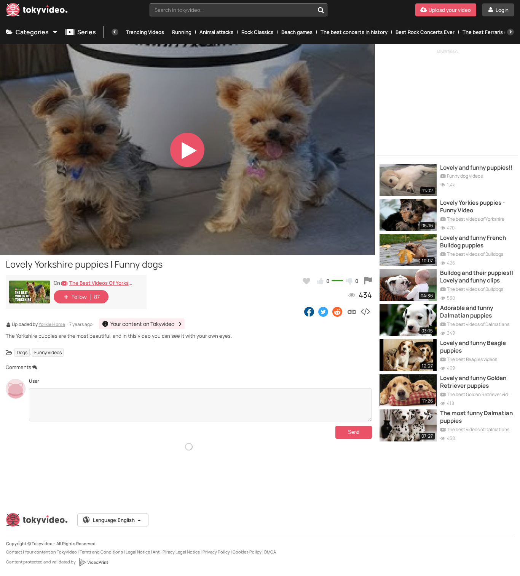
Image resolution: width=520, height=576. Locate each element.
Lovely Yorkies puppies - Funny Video (472, 206)
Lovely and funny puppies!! (476, 168)
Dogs (22, 352)
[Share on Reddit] (337, 311)
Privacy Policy (216, 552)
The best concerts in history (354, 32)
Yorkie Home (51, 324)
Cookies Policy (247, 552)
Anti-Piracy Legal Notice (176, 552)
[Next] (510, 32)
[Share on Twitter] (323, 311)
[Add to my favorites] (306, 281)
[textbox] (232, 10)
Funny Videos (48, 352)
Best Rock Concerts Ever (425, 32)
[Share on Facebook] (309, 311)
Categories (32, 32)
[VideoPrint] (93, 562)
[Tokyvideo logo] (37, 11)
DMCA (270, 552)
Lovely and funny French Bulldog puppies (473, 241)
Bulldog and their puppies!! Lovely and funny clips (476, 276)
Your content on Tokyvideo (51, 552)
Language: (114, 520)
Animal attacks (216, 32)
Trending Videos (145, 32)
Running (181, 32)
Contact (14, 552)
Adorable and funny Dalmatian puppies (466, 311)
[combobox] (238, 9)
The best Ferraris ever (489, 32)
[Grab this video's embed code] (365, 311)
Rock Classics (257, 32)
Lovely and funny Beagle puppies (473, 347)
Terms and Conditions (101, 552)
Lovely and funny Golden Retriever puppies (473, 382)
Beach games (297, 32)
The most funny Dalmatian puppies (476, 417)
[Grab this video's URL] (352, 311)
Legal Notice (138, 552)
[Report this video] (368, 281)
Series (86, 32)
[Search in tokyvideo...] (320, 9)
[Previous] (115, 32)
